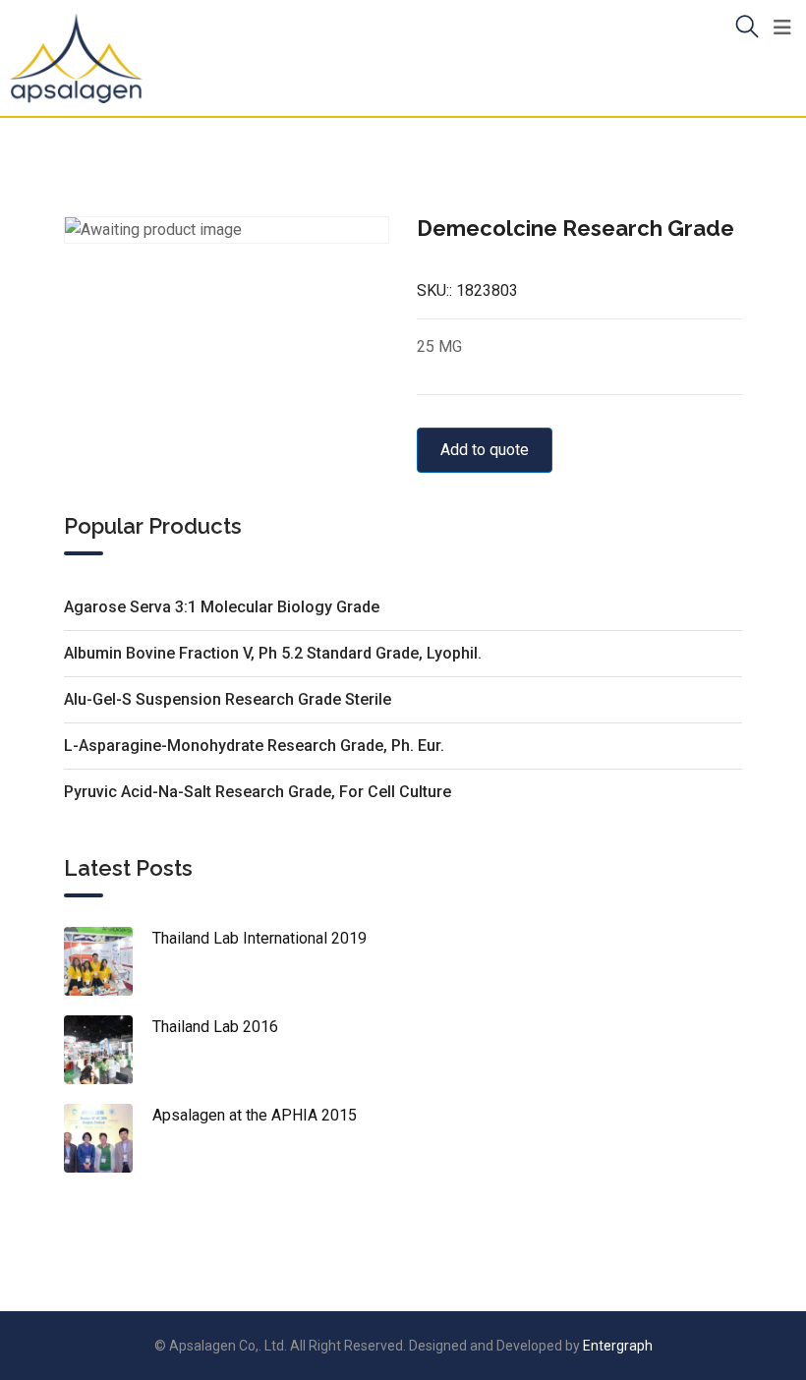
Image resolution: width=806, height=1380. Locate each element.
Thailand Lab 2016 (215, 1026)
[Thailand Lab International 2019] (108, 961)
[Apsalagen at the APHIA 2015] (108, 1138)
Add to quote (484, 449)
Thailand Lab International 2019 (259, 938)
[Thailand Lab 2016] (108, 1049)
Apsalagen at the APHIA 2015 (254, 1115)
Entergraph (618, 1345)
